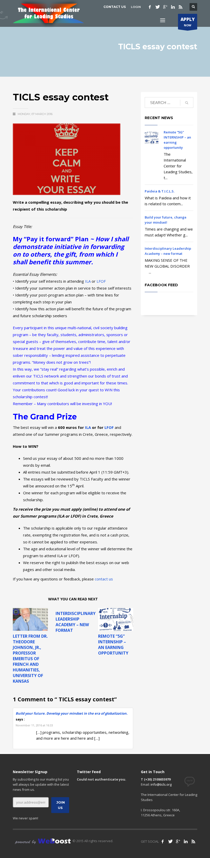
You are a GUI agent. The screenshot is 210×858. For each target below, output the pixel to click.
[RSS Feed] (193, 841)
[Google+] (165, 7)
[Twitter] (157, 7)
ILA (88, 281)
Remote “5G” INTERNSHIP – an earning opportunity (113, 644)
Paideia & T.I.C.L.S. (159, 191)
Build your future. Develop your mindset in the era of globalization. (72, 713)
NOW (188, 21)
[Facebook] (150, 7)
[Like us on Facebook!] (162, 841)
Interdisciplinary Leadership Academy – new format (76, 622)
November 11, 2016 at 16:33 (34, 725)
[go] (186, 102)
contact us (104, 578)
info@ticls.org (161, 784)
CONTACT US (114, 7)
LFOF (101, 281)
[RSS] (180, 7)
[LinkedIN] (173, 7)
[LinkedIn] (186, 841)
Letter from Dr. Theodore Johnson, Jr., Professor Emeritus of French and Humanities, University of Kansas (30, 658)
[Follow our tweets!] (170, 841)
